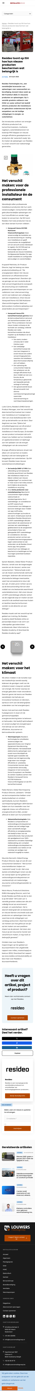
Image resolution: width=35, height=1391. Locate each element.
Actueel (5, 77)
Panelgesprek (8, 1262)
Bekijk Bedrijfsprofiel (17, 1096)
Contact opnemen (9, 1311)
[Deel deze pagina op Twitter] (17, 1038)
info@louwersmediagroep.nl (15, 1339)
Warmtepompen (9, 1292)
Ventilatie (6, 1288)
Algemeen (6, 1258)
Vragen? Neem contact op (16, 1238)
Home (4, 23)
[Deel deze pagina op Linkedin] (17, 1047)
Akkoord (9, 1388)
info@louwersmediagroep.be (15, 1364)
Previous (2, 646)
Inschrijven (18, 1128)
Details (20, 1388)
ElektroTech (7, 1273)
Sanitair (5, 1277)
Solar (4, 1266)
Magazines (6, 1303)
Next (32, 646)
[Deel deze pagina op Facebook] (17, 1043)
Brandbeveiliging (9, 1285)
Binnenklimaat (8, 1281)
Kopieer (17, 1053)
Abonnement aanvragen (11, 1307)
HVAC (5, 1269)
